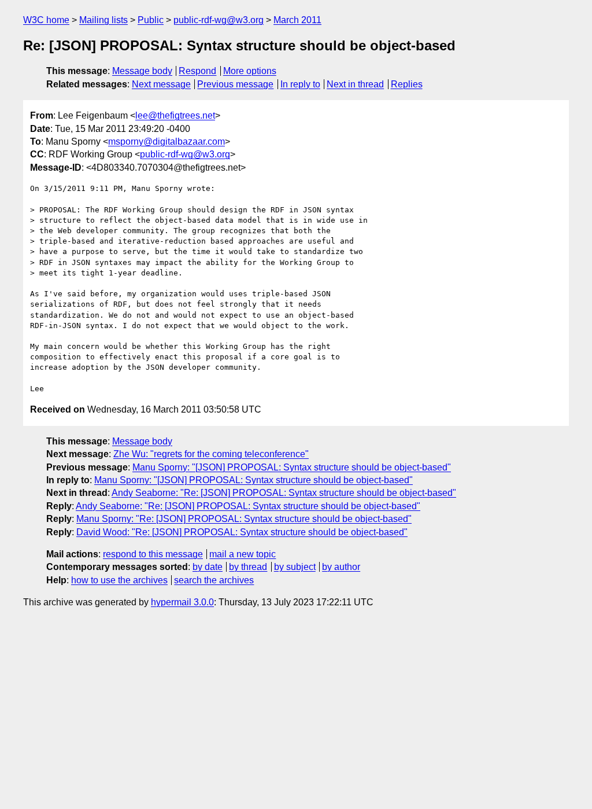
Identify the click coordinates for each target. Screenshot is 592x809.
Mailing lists (103, 20)
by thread (248, 567)
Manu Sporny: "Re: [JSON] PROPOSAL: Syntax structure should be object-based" (244, 519)
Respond (197, 71)
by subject (295, 567)
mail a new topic (242, 554)
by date (208, 567)
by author (341, 567)
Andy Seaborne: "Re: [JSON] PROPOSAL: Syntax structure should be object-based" (284, 493)
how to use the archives (119, 580)
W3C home (46, 20)
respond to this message (153, 554)
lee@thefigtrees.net (175, 115)
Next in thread (355, 84)
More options (249, 71)
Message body (142, 71)
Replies (407, 84)
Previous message (235, 84)
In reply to (300, 84)
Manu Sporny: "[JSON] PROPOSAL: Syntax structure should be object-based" (291, 467)
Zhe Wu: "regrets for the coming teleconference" (211, 454)
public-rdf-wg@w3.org (218, 20)
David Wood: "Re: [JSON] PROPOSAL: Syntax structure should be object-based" (242, 532)
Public (151, 20)
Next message (161, 84)
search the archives (214, 580)
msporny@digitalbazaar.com (166, 141)
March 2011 (297, 20)
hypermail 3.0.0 (182, 602)
